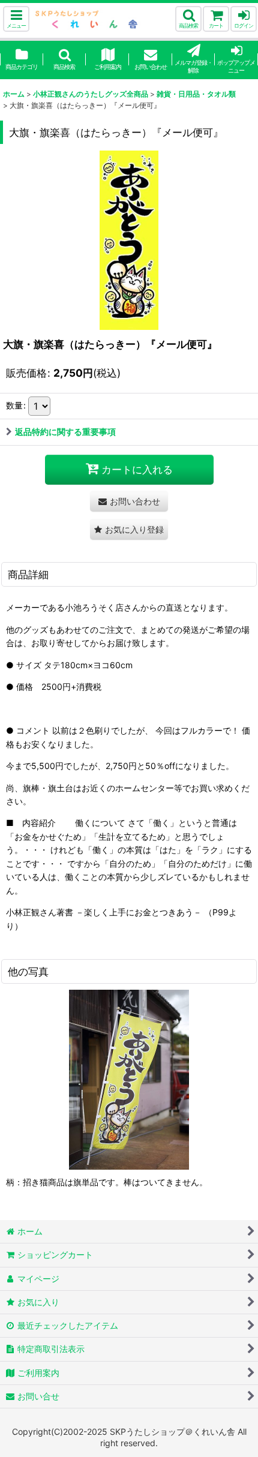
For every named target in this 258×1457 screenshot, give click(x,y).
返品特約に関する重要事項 (65, 431)
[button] (16, 19)
